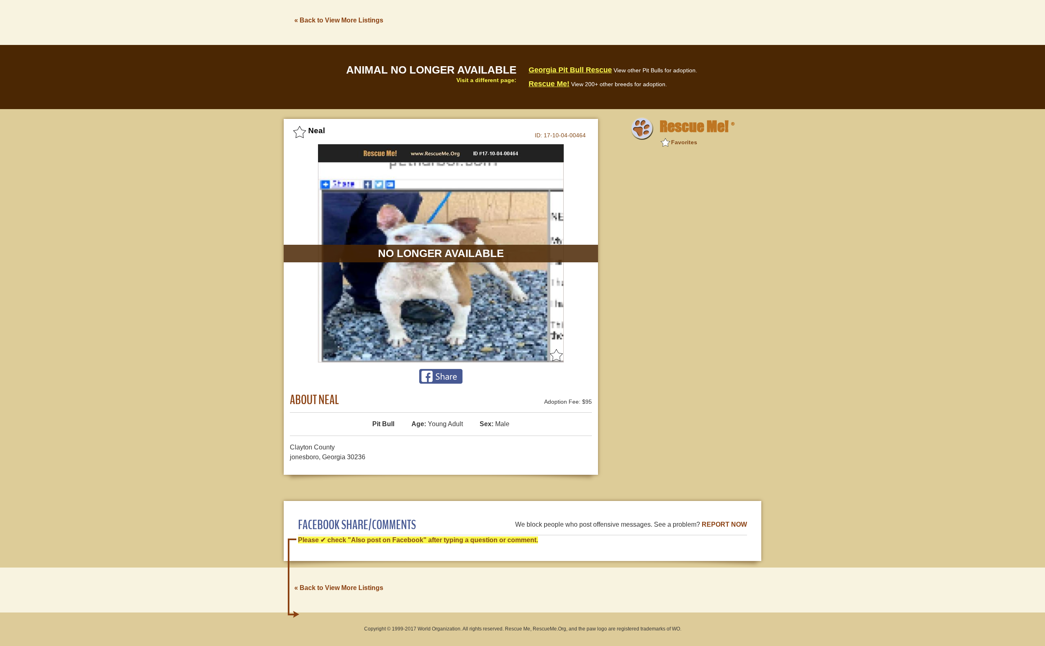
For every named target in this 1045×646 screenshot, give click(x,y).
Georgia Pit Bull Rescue (570, 70)
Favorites (684, 142)
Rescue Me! (549, 84)
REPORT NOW (724, 524)
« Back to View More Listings (338, 20)
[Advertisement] (612, 21)
